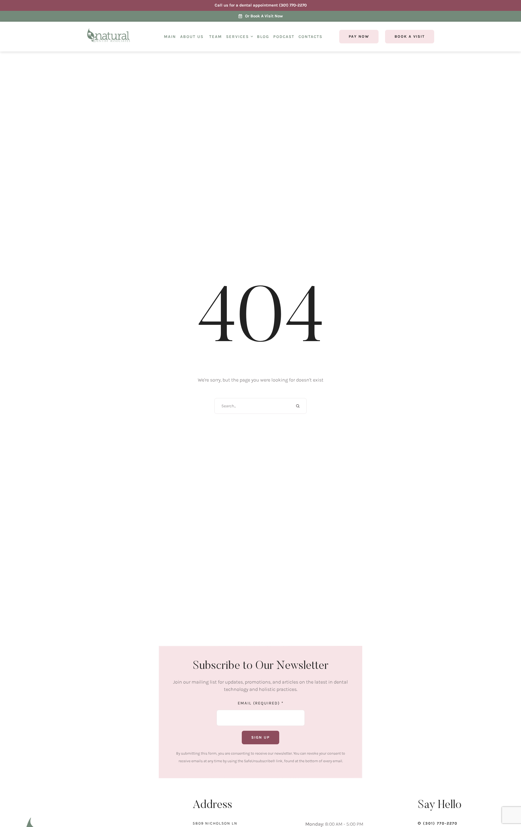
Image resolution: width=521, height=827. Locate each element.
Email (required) (261, 703)
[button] (252, 37)
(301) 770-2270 (440, 823)
